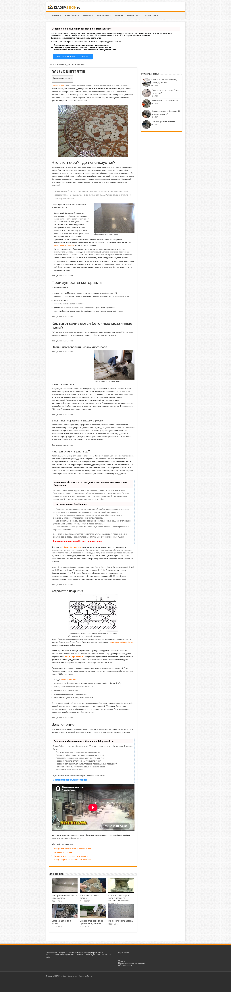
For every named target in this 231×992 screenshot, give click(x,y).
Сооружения (104, 15)
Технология (133, 15)
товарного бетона (68, 679)
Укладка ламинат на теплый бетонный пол (72, 849)
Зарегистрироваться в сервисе (70, 780)
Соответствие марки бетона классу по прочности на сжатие (118, 898)
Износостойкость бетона (120, 921)
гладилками (114, 642)
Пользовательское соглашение (131, 963)
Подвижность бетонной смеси (164, 101)
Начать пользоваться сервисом (72, 56)
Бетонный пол (58, 86)
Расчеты (119, 15)
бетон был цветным (72, 547)
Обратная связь (125, 965)
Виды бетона (72, 15)
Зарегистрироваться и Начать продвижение (77, 541)
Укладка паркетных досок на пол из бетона (72, 859)
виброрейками (126, 642)
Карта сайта (123, 953)
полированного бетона (64, 245)
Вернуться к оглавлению (62, 276)
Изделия (88, 15)
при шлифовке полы (74, 657)
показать (68, 78)
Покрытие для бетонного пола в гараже (71, 856)
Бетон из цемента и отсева (163, 122)
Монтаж (56, 15)
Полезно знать (151, 15)
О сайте (121, 961)
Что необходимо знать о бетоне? (71, 64)
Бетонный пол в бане (63, 852)
